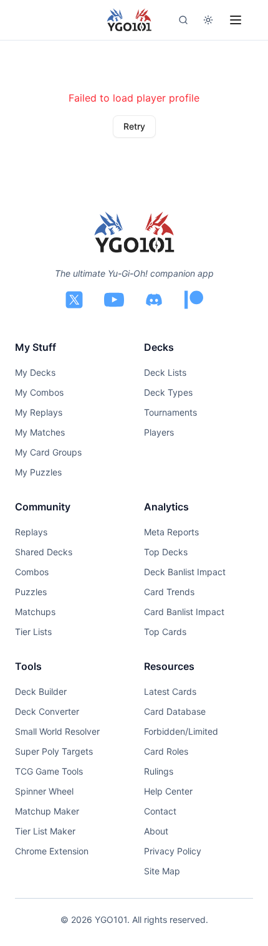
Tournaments (170, 412)
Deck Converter (47, 711)
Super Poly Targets (54, 751)
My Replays (38, 412)
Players (159, 432)
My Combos (39, 392)
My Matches (40, 432)
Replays (31, 532)
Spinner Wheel (44, 791)
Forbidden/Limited (181, 731)
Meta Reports (171, 532)
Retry (134, 126)
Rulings (158, 771)
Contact (160, 811)
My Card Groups (48, 452)
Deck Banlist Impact (185, 571)
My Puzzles (38, 472)
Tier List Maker (45, 831)
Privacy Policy (172, 851)
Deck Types (168, 392)
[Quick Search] (183, 20)
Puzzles (31, 591)
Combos (32, 571)
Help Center (168, 791)
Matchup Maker (47, 811)
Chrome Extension (52, 851)
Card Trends (169, 591)
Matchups (35, 611)
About (156, 831)
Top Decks (166, 552)
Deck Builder (41, 691)
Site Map (162, 871)
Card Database (175, 711)
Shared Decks (43, 552)
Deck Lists (165, 372)
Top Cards (165, 631)
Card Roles (166, 751)
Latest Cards (170, 691)
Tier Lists (33, 631)
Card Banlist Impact (184, 611)
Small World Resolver (57, 731)
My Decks (35, 372)
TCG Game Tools (49, 771)
